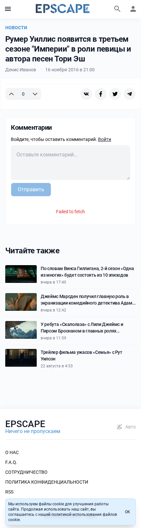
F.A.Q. (11, 462)
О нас (12, 452)
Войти (104, 139)
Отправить (31, 189)
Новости (16, 27)
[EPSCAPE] (63, 9)
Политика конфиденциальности (46, 482)
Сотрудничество (26, 472)
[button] (8, 9)
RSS (9, 491)
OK (127, 512)
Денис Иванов (20, 69)
